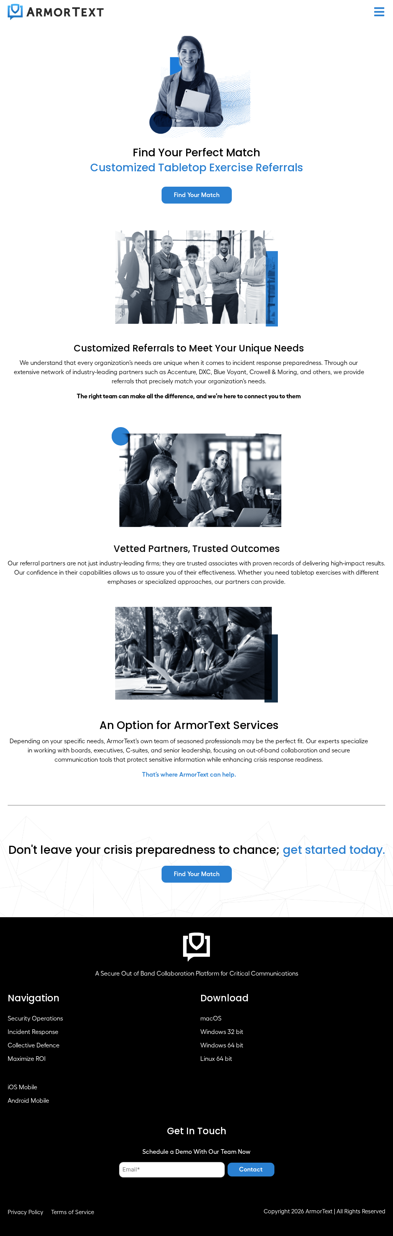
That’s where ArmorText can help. (189, 775)
